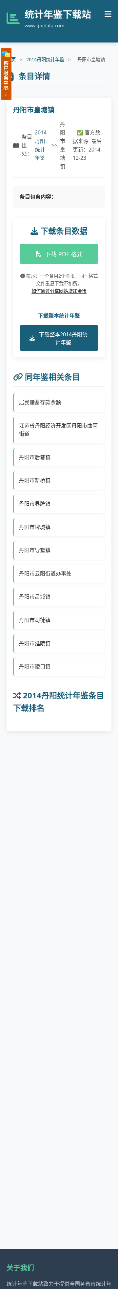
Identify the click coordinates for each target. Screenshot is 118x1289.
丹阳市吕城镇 (34, 596)
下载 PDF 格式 (64, 254)
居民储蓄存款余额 (40, 402)
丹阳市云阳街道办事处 (45, 573)
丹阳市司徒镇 (34, 620)
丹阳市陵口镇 (34, 666)
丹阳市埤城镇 (34, 527)
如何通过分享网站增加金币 (59, 291)
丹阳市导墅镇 (34, 550)
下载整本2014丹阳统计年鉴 (63, 338)
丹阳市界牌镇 (34, 503)
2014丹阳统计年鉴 (45, 59)
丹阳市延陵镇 (34, 643)
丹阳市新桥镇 (34, 480)
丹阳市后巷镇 (34, 457)
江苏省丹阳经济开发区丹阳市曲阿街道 (58, 430)
